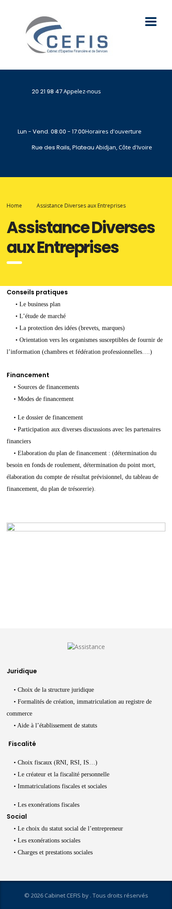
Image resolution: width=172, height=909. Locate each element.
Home (14, 205)
